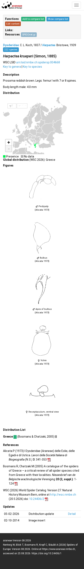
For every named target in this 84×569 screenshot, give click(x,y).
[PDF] (49, 459)
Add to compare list (33, 19)
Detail (72, 513)
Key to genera (12, 66)
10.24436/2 (36, 499)
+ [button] (8, 142)
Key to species (32, 66)
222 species (11, 49)
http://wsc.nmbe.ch (63, 494)
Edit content (13, 23)
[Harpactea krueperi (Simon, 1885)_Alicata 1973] (42, 186)
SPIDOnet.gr (28, 34)
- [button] (8, 149)
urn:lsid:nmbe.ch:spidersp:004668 (38, 62)
